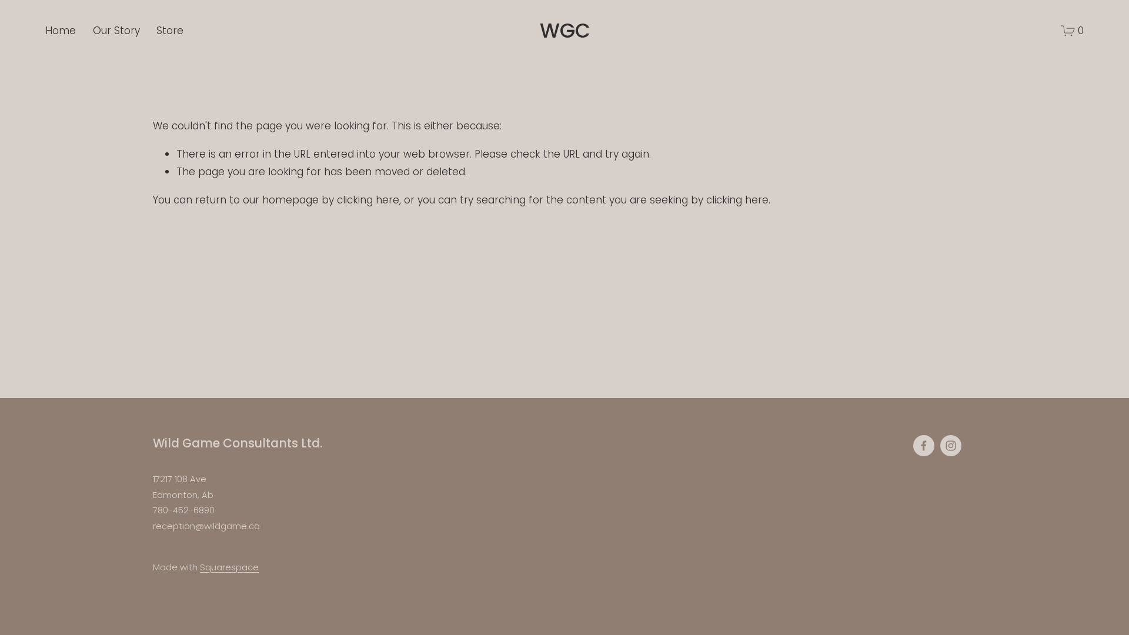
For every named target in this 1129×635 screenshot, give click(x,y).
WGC (565, 30)
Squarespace (229, 567)
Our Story (116, 31)
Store (169, 31)
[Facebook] (923, 445)
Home (60, 31)
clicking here (368, 200)
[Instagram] (950, 445)
